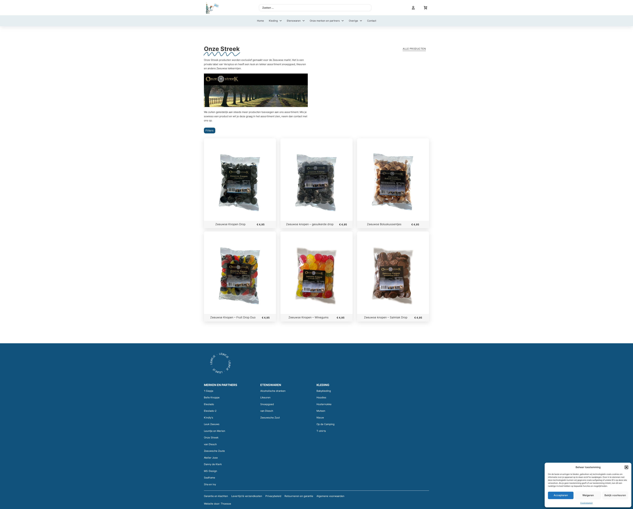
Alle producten (414, 48)
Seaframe (209, 477)
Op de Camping (325, 424)
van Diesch (210, 444)
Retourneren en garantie (299, 496)
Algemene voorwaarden (330, 496)
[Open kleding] (280, 20)
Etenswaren (294, 20)
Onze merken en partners (325, 20)
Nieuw (320, 417)
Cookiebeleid (586, 503)
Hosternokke (324, 404)
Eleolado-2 (210, 410)
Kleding (273, 20)
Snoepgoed (267, 404)
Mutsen (320, 410)
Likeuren (265, 397)
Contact (371, 20)
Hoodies (321, 397)
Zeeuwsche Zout (270, 417)
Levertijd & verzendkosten (246, 496)
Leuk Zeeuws (211, 424)
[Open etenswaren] (303, 20)
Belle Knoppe (212, 397)
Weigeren (588, 495)
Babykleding (323, 390)
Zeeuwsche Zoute (214, 450)
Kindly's (208, 417)
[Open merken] (342, 20)
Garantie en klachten (216, 496)
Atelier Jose (211, 457)
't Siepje (208, 390)
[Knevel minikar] (425, 8)
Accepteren (561, 495)
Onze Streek (211, 437)
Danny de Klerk (213, 464)
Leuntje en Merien (214, 430)
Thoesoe (226, 503)
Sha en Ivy (210, 484)
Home (260, 20)
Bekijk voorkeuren (615, 495)
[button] (626, 467)
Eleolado (209, 404)
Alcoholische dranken (273, 390)
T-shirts (321, 430)
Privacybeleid (273, 496)
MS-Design (210, 471)
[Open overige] (361, 20)
